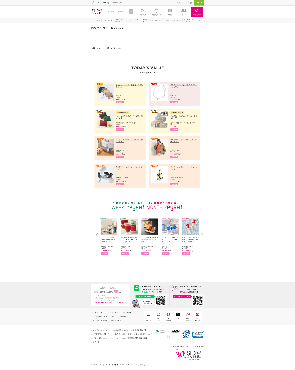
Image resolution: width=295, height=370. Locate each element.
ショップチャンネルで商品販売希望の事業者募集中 (130, 338)
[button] (198, 334)
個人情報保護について (144, 334)
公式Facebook (168, 319)
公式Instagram (187, 319)
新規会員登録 (117, 2)
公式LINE (158, 319)
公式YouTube (197, 319)
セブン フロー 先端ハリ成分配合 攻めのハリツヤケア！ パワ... (109, 239)
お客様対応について (100, 338)
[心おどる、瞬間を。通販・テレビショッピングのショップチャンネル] (97, 11)
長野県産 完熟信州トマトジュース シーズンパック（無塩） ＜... (129, 239)
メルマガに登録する (148, 319)
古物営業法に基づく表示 (122, 334)
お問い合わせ (126, 312)
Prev (98, 235)
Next (201, 235)
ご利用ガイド (97, 312)
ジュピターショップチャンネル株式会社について (110, 330)
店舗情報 (122, 317)
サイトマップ (116, 321)
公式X (178, 319)
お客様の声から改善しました (103, 317)
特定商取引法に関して (101, 334)
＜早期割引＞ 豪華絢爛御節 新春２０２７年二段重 (149, 239)
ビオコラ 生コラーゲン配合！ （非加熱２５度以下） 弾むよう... (190, 239)
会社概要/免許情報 (139, 330)
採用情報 (96, 342)
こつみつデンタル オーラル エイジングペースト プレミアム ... (170, 239)
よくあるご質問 (112, 312)
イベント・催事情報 (100, 321)
